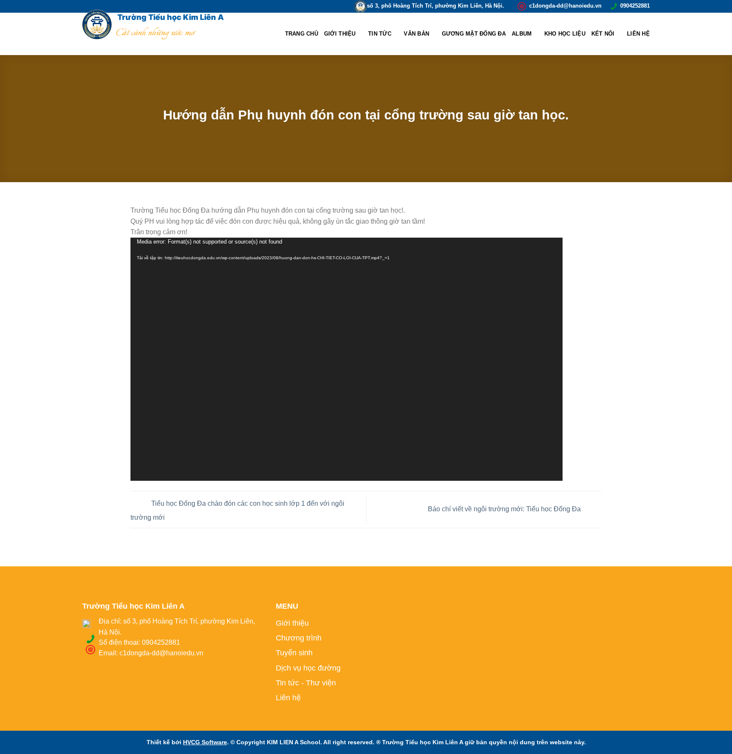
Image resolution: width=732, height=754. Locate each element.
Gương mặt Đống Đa (474, 33)
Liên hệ (638, 33)
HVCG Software (205, 742)
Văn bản (416, 33)
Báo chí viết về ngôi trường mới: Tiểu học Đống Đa (505, 509)
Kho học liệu (564, 33)
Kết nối (603, 33)
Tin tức (379, 33)
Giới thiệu (340, 33)
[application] (346, 359)
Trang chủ (301, 33)
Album (522, 33)
